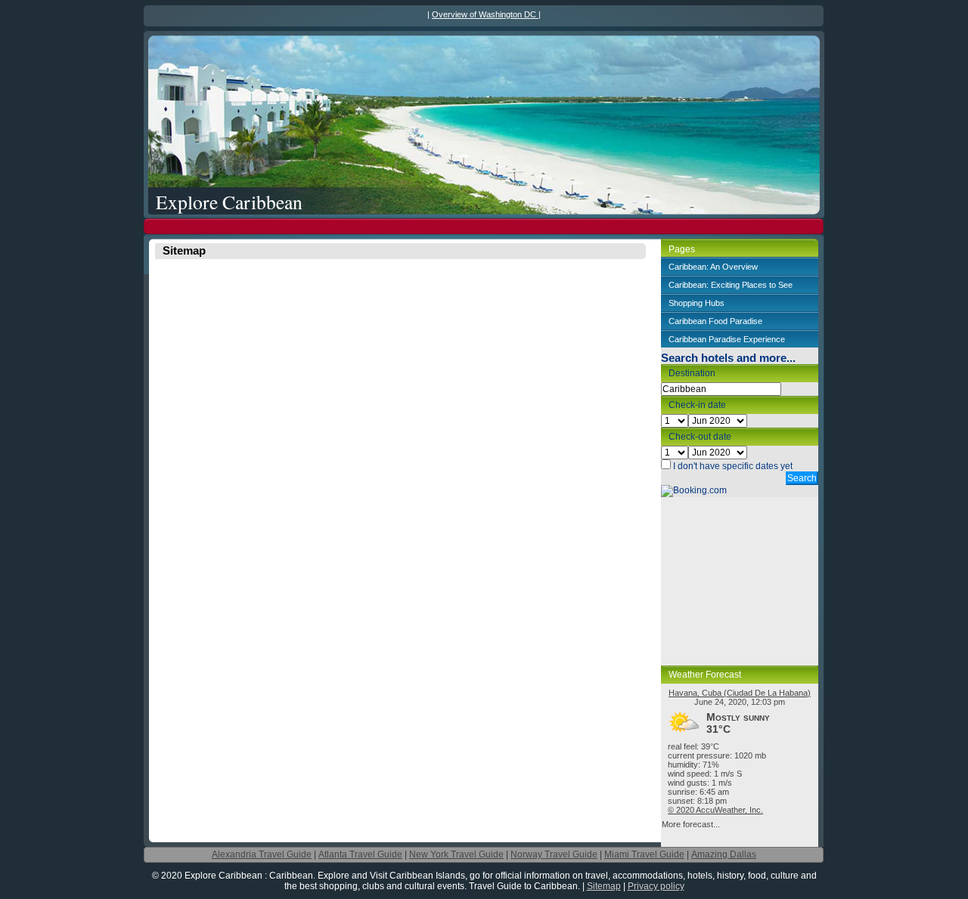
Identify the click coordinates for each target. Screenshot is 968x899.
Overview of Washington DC (485, 14)
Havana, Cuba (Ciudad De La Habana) (740, 692)
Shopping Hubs (696, 302)
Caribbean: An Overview (713, 266)
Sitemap (604, 886)
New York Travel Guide (456, 854)
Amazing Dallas (723, 854)
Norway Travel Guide (553, 854)
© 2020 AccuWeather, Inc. (715, 809)
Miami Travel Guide (644, 854)
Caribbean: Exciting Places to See (731, 284)
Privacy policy (656, 886)
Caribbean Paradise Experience (727, 339)
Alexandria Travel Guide (262, 854)
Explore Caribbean (229, 201)
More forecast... (691, 824)
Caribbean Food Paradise (715, 321)
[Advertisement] (484, 226)
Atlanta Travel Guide (360, 854)
